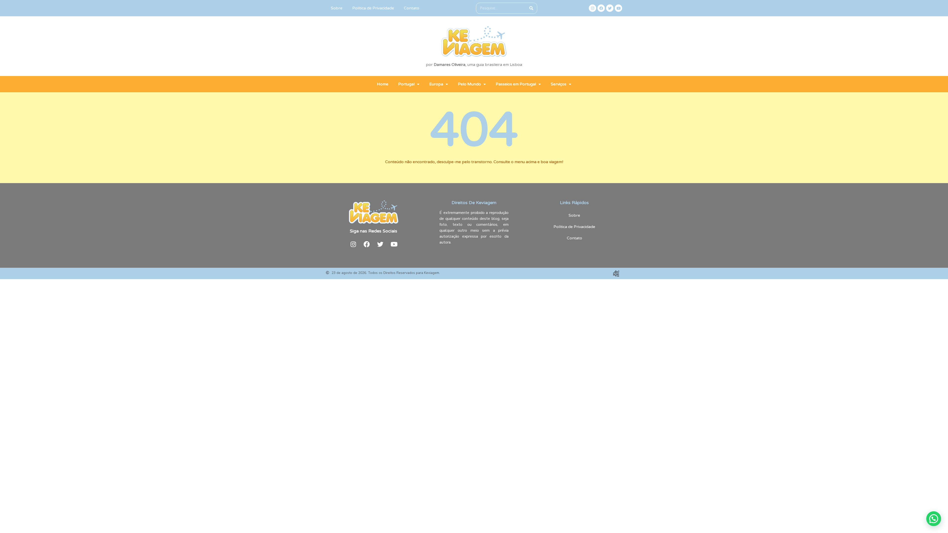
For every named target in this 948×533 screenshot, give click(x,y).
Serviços (558, 84)
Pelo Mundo (469, 84)
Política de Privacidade (373, 8)
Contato (411, 8)
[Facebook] (601, 8)
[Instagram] (592, 8)
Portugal (406, 84)
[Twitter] (609, 8)
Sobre (336, 8)
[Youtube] (618, 8)
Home (382, 84)
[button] (933, 518)
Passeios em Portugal (516, 84)
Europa (436, 84)
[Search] (531, 8)
